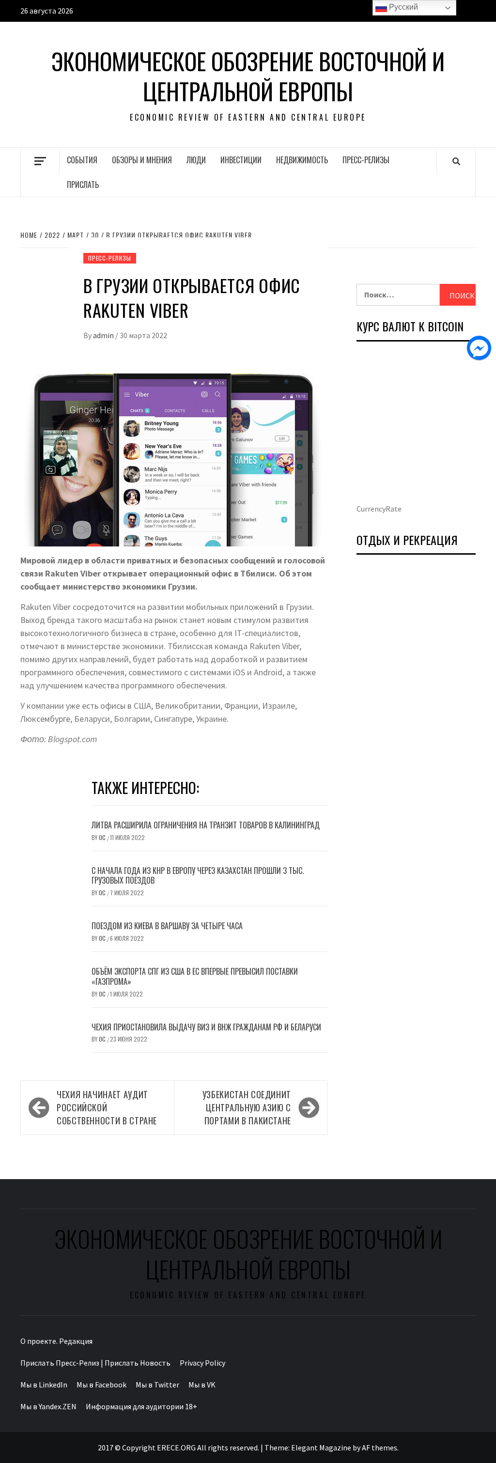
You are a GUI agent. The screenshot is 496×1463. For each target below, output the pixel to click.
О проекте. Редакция (56, 1341)
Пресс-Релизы (365, 160)
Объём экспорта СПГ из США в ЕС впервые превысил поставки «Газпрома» (195, 976)
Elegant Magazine (321, 1447)
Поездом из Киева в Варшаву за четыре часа (167, 926)
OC (103, 837)
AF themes (379, 1447)
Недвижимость (302, 160)
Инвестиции (241, 160)
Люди (196, 160)
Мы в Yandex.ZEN (48, 1406)
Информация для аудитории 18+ (141, 1406)
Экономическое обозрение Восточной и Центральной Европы (248, 76)
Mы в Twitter (157, 1384)
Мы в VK (202, 1384)
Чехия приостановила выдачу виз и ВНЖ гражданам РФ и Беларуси (206, 1027)
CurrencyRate (379, 509)
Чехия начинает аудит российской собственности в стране (107, 1107)
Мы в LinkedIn (43, 1384)
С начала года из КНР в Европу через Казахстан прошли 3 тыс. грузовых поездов (198, 876)
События (82, 160)
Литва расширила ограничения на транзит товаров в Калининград (206, 825)
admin (104, 335)
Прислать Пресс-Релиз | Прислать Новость (95, 1363)
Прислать (83, 184)
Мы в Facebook (101, 1384)
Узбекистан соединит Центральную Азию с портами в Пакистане (246, 1107)
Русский (402, 7)
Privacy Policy (202, 1363)
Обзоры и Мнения (142, 160)
